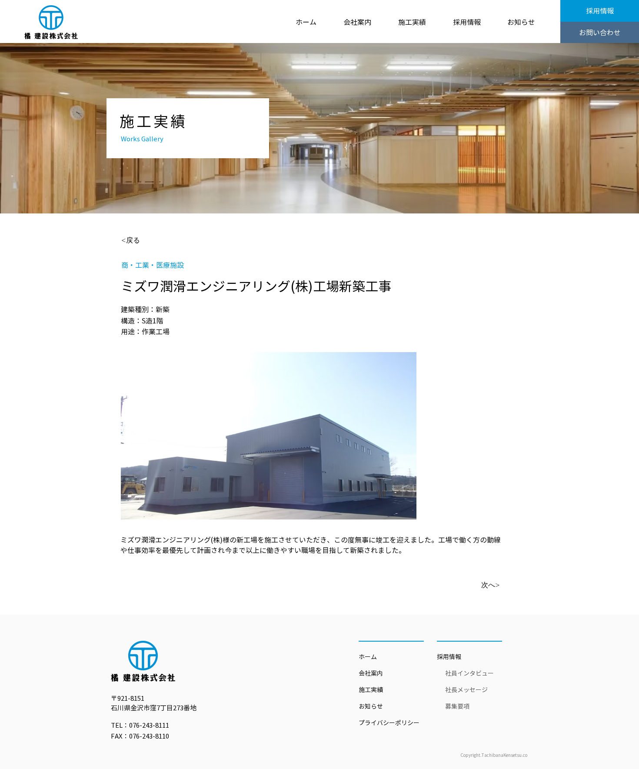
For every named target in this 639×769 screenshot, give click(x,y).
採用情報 (449, 657)
